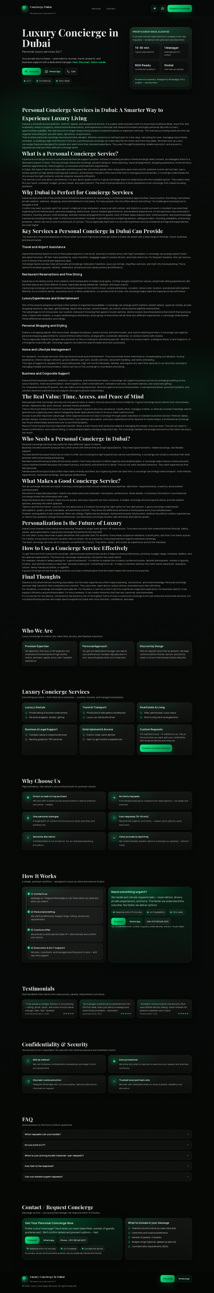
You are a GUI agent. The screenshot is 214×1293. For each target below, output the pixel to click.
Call (73, 71)
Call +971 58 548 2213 (157, 921)
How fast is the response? (39, 1166)
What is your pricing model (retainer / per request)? (54, 1155)
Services (96, 8)
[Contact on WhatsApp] (162, 8)
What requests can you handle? (43, 1134)
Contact (111, 8)
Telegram (34, 71)
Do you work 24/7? (35, 1144)
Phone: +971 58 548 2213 (73, 1240)
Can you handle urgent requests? (44, 1176)
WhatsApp (55, 71)
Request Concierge (180, 8)
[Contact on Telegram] (154, 8)
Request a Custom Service (156, 748)
